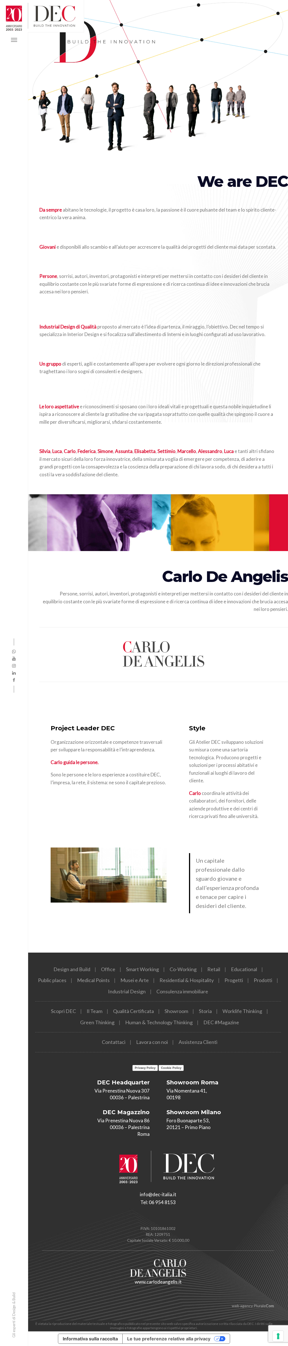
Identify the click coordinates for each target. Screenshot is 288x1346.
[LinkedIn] (14, 672)
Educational (244, 969)
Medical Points (93, 980)
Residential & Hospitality (186, 980)
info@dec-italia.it (158, 1194)
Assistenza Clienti (198, 1042)
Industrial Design (127, 991)
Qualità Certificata (133, 1011)
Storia (205, 1011)
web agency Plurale (253, 1305)
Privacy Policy (145, 1068)
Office (108, 969)
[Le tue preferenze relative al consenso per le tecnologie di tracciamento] (278, 1336)
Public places (52, 980)
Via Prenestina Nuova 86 (123, 1120)
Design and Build (71, 969)
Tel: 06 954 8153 (158, 1202)
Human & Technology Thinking (159, 1022)
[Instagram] (14, 665)
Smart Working (142, 969)
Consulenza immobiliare (182, 991)
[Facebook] (14, 680)
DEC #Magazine (221, 1022)
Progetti (233, 980)
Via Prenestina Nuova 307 (122, 1091)
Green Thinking (97, 1022)
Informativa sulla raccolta (90, 1339)
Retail (213, 969)
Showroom (176, 1011)
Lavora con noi (152, 1042)
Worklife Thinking (242, 1011)
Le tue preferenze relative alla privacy (168, 1339)
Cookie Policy (171, 1068)
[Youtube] (14, 658)
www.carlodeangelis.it (158, 1282)
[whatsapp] (14, 651)
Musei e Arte (134, 980)
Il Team (94, 1011)
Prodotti (263, 980)
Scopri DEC (63, 1011)
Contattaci (113, 1042)
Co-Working (183, 969)
